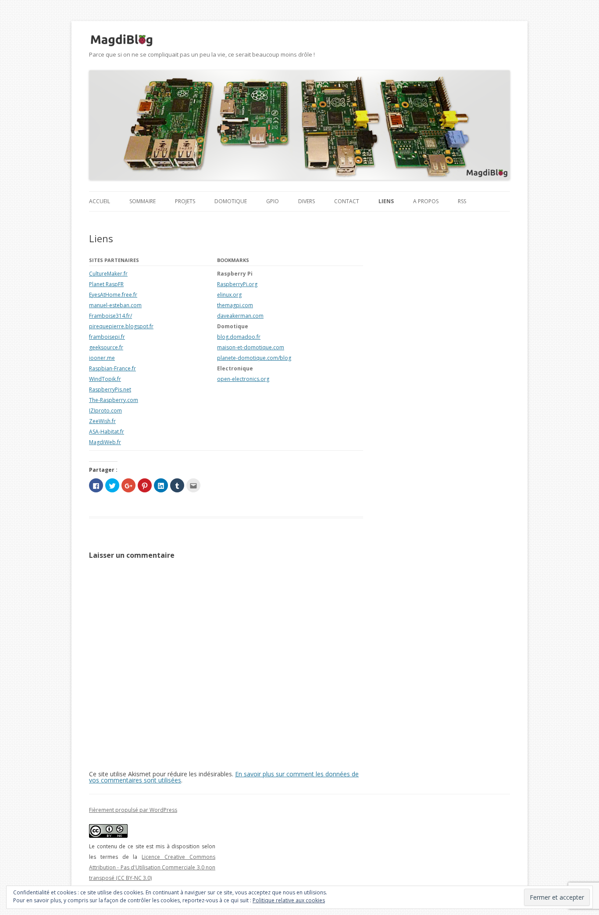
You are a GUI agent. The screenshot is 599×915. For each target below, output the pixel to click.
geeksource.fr (106, 347)
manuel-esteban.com (115, 305)
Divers (306, 201)
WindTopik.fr (105, 379)
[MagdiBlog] (122, 40)
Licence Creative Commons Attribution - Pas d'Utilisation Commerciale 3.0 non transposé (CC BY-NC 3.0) (152, 867)
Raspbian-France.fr (112, 368)
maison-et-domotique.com (250, 347)
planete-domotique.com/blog (254, 358)
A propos (426, 201)
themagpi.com (235, 305)
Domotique (230, 201)
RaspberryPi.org (237, 284)
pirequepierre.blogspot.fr (121, 326)
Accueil (99, 201)
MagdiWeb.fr (105, 442)
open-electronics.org (243, 379)
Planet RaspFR (106, 284)
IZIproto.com (105, 410)
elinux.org (229, 294)
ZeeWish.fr (102, 421)
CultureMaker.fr (108, 273)
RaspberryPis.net (110, 389)
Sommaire (142, 201)
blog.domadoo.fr (238, 337)
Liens (386, 201)
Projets (185, 201)
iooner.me (102, 358)
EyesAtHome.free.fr (113, 294)
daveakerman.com (240, 315)
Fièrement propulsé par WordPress (133, 810)
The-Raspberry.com (113, 400)
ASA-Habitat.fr (106, 431)
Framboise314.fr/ (110, 315)
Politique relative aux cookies (289, 900)
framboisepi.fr (107, 337)
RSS (462, 201)
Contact (346, 201)
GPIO (272, 201)
